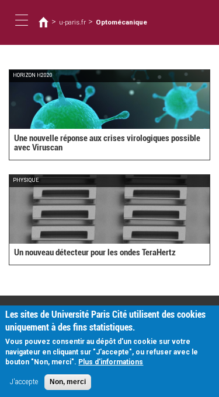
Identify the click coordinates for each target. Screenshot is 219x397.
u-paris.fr (72, 22)
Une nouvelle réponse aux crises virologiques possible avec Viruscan (107, 143)
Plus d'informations (110, 362)
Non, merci (68, 382)
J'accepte (24, 382)
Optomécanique (121, 22)
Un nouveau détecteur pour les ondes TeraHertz (95, 252)
